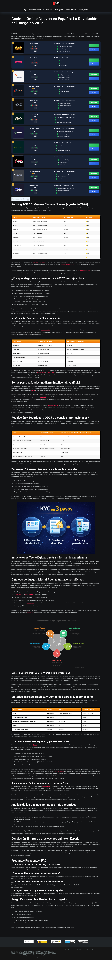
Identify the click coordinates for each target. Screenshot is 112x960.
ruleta (26, 594)
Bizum (35, 745)
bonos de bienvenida (39, 262)
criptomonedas (46, 786)
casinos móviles (45, 330)
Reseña (94, 49)
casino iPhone (41, 372)
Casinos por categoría (35, 9)
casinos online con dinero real (92, 309)
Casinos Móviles (47, 9)
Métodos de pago (83, 9)
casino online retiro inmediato (83, 776)
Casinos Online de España (28, 949)
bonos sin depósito (53, 405)
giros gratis (43, 397)
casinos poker (30, 603)
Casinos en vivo (18, 594)
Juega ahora (94, 46)
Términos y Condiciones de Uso (94, 949)
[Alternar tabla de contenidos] (27, 199)
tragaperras (30, 612)
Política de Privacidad (80, 949)
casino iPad (51, 372)
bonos (33, 390)
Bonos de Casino (59, 9)
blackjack (31, 594)
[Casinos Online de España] (56, 3)
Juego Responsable (69, 949)
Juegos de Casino (71, 9)
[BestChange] (83, 941)
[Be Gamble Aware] (29, 941)
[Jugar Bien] (56, 941)
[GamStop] (70, 941)
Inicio (25, 9)
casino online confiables (84, 270)
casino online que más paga (68, 264)
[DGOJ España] (42, 941)
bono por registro (59, 771)
